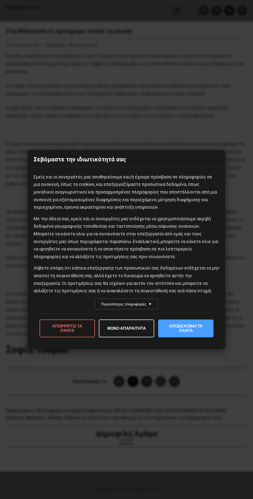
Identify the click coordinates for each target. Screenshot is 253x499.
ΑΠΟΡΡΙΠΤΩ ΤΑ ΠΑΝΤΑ (67, 328)
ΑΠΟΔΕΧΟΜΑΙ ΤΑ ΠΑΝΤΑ (186, 328)
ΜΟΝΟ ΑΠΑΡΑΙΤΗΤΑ (126, 328)
